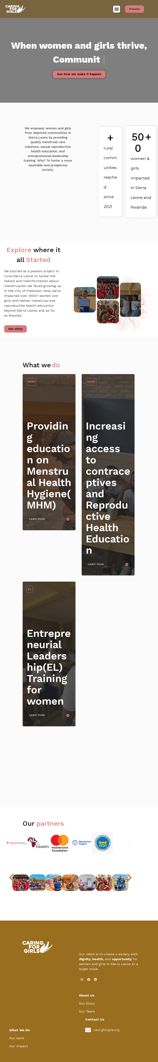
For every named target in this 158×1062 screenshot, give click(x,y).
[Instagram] (82, 979)
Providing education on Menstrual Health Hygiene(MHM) (49, 465)
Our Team (87, 1011)
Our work (16, 1038)
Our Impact (18, 1046)
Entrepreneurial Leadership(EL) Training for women (49, 667)
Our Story (87, 1003)
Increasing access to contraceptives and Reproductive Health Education (108, 488)
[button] (116, 9)
